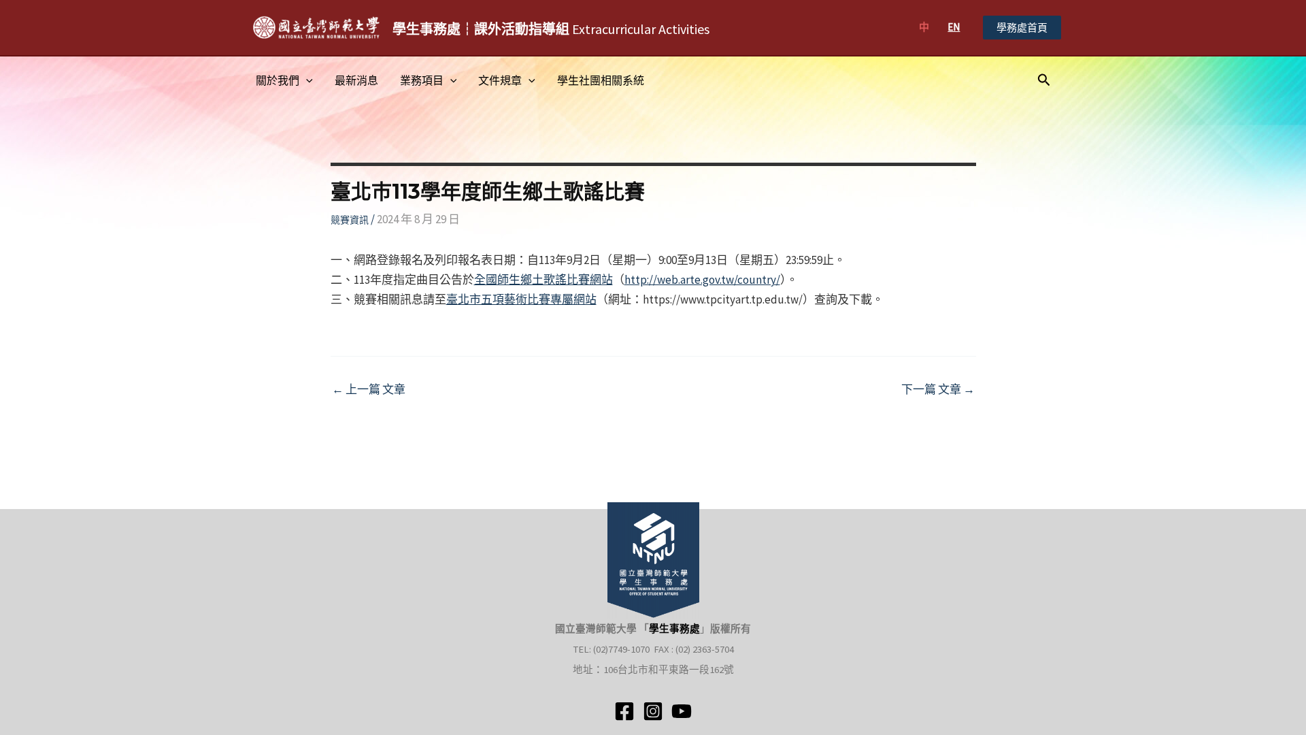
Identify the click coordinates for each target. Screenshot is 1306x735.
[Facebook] (624, 711)
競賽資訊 (350, 220)
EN (954, 26)
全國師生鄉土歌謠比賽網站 (543, 279)
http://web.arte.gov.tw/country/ (702, 279)
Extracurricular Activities (550, 28)
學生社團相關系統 (600, 80)
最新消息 (356, 80)
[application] (306, 80)
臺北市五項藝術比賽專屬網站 (521, 299)
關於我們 (277, 80)
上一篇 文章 (368, 389)
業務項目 (421, 80)
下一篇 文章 (938, 389)
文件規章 (500, 80)
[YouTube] (681, 711)
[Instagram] (653, 711)
